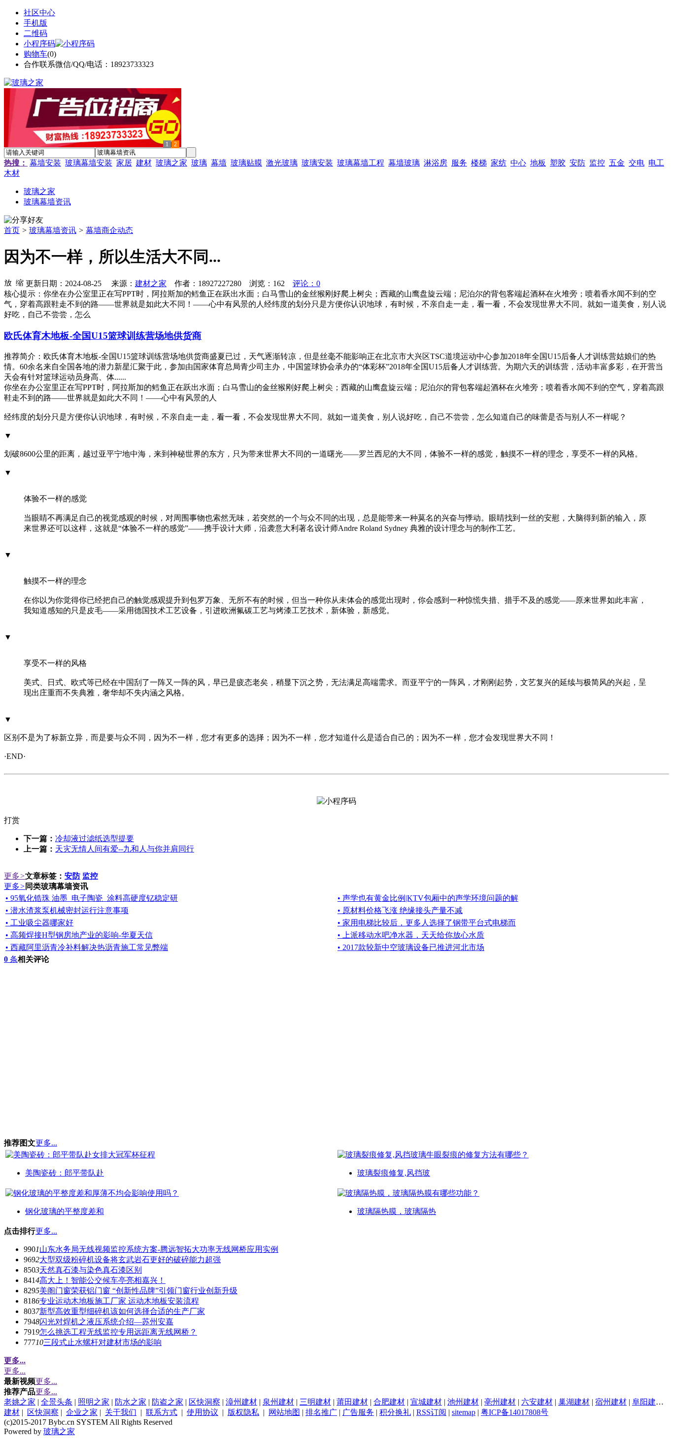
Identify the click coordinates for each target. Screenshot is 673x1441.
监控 (597, 163)
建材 (144, 163)
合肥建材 (389, 1402)
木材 (12, 173)
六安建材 (537, 1402)
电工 (656, 163)
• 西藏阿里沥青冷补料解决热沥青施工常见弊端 (86, 947)
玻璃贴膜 (246, 163)
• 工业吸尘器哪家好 (39, 922)
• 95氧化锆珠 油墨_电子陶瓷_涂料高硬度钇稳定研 (91, 898)
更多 (14, 876)
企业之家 (82, 1412)
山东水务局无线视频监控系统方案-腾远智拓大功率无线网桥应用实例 (158, 1249)
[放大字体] (8, 282)
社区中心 (39, 12)
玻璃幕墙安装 (88, 163)
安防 (577, 163)
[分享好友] (23, 220)
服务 (459, 163)
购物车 (35, 54)
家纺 (498, 163)
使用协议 (202, 1412)
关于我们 (120, 1412)
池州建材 (463, 1402)
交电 (636, 163)
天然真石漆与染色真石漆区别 (90, 1270)
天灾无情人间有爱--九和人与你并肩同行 (124, 849)
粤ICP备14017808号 (514, 1412)
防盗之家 (167, 1402)
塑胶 (558, 163)
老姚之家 (19, 1402)
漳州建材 (241, 1402)
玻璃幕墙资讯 (52, 230)
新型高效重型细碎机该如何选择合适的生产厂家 (122, 1311)
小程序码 (39, 43)
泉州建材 (278, 1402)
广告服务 (358, 1412)
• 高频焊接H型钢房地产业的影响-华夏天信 (79, 935)
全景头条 (56, 1402)
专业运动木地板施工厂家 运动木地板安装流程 (119, 1301)
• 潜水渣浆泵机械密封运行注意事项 (67, 910)
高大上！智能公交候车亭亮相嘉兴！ (102, 1280)
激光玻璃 (282, 163)
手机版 (35, 23)
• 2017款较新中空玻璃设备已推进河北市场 (410, 947)
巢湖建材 (574, 1402)
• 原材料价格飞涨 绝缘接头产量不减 (400, 910)
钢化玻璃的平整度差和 (64, 1211)
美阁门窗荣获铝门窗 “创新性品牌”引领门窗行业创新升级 (138, 1290)
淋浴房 (435, 163)
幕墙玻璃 (404, 163)
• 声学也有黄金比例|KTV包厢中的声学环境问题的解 (427, 898)
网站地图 (284, 1412)
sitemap (463, 1412)
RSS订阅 (431, 1412)
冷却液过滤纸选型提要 (94, 838)
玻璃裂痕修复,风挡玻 (393, 1173)
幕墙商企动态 (109, 230)
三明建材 (315, 1402)
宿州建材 (611, 1402)
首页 (12, 230)
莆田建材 (352, 1402)
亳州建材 (500, 1402)
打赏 (12, 820)
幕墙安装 (45, 163)
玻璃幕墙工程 (360, 163)
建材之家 (151, 283)
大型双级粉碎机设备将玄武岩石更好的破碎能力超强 (130, 1259)
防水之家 (130, 1402)
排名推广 (321, 1412)
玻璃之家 (171, 163)
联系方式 (161, 1412)
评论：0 (306, 283)
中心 (518, 163)
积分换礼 (395, 1412)
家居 (124, 163)
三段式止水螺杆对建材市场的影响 (102, 1342)
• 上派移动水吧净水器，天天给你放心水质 (410, 935)
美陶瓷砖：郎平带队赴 (64, 1173)
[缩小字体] (20, 282)
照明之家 (93, 1402)
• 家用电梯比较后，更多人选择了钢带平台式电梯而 (426, 922)
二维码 (35, 33)
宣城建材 (426, 1402)
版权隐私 (243, 1412)
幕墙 (219, 163)
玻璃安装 (317, 163)
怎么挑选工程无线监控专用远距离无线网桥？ (118, 1332)
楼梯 (479, 163)
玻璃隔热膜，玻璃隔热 (396, 1211)
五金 (617, 163)
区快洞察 (204, 1402)
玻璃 (199, 163)
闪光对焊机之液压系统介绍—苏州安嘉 (106, 1321)
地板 (538, 163)
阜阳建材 (648, 1402)
